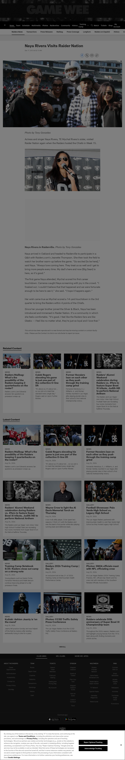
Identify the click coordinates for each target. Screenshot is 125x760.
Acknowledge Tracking (93, 748)
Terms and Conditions (27, 736)
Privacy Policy (32, 738)
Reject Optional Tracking (93, 742)
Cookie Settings (14, 757)
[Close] (121, 745)
